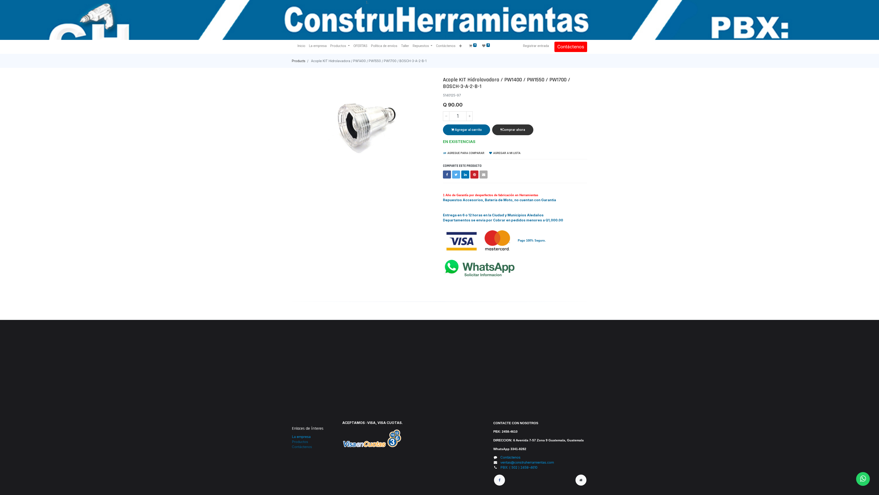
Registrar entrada (536, 46)
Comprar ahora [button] (513, 130)
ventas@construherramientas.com (527, 462)
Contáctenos (570, 47)
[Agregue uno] (469, 116)
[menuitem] (301, 46)
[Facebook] (447, 174)
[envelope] (484, 174)
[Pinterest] (474, 174)
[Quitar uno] (446, 116)
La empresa (301, 437)
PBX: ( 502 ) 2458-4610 (518, 467)
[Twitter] (456, 174)
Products (298, 61)
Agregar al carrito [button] (468, 130)
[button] (460, 46)
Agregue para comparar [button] (465, 153)
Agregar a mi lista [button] (506, 153)
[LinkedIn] (465, 174)
